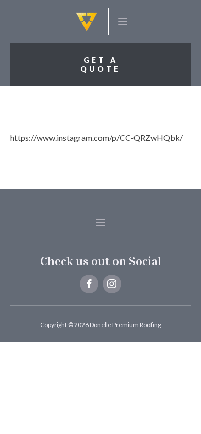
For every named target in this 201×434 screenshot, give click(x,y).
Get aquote (100, 65)
